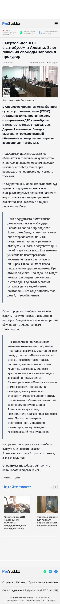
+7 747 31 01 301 (48, 590)
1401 (8, 30)
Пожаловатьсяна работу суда (29, 32)
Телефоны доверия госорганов (50, 32)
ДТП (18, 478)
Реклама (20, 582)
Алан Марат (52, 62)
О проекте (7, 582)
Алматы (7, 478)
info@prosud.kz (31, 590)
